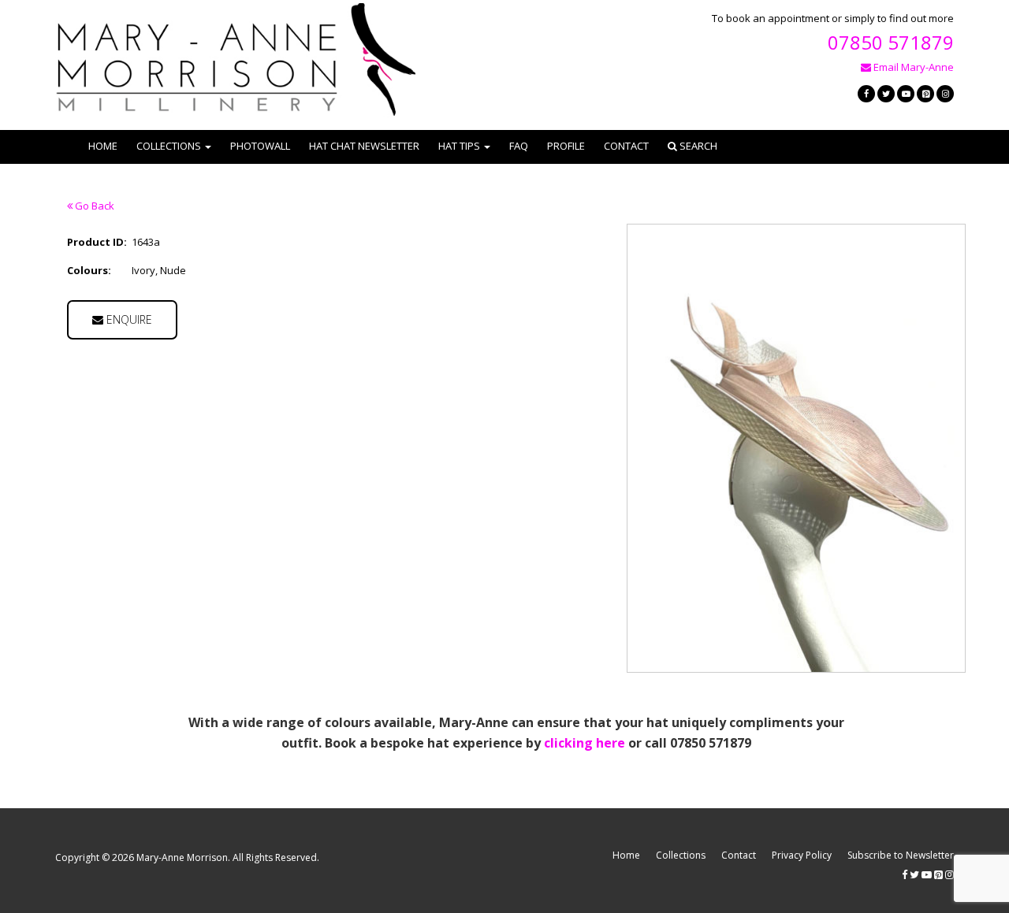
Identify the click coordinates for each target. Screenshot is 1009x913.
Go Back (93, 206)
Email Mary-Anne (912, 67)
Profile (566, 146)
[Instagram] (945, 93)
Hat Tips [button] (459, 146)
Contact (626, 146)
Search (697, 146)
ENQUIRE (127, 319)
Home (102, 146)
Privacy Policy (802, 855)
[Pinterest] (925, 93)
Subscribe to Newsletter (900, 855)
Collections (681, 855)
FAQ (518, 146)
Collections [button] (168, 146)
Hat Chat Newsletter (364, 146)
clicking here (584, 743)
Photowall (260, 146)
